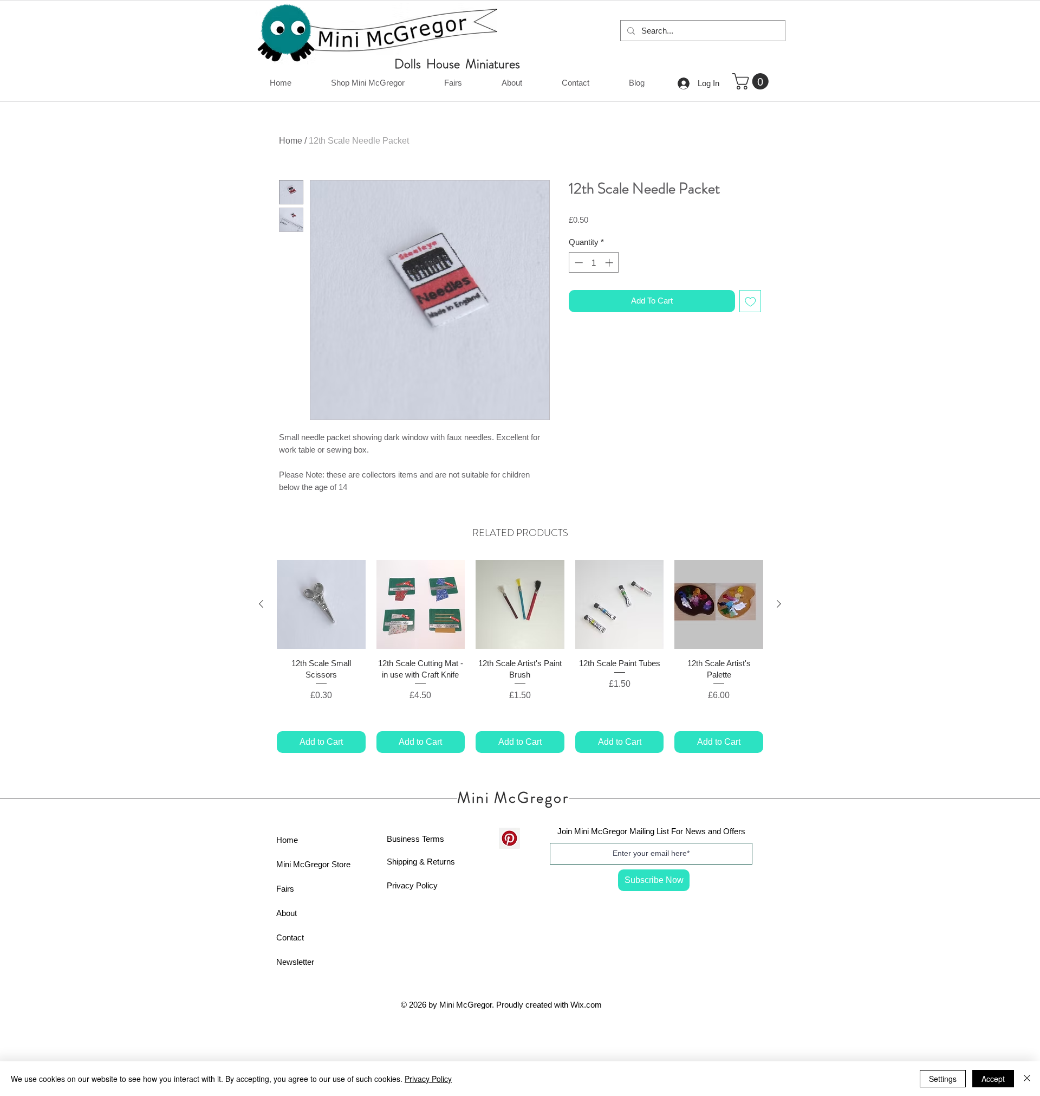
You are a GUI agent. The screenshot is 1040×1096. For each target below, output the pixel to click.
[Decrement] (577, 263)
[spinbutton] (594, 263)
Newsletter (295, 961)
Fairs (285, 888)
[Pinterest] (509, 838)
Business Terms (415, 838)
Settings (943, 1078)
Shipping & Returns (421, 861)
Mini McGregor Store (313, 864)
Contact (290, 937)
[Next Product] (778, 603)
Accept (993, 1078)
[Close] (1027, 1078)
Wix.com (586, 1004)
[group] (520, 656)
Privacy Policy (412, 885)
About (286, 913)
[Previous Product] (261, 603)
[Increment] (610, 263)
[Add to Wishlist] (750, 301)
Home (290, 140)
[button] (752, 81)
